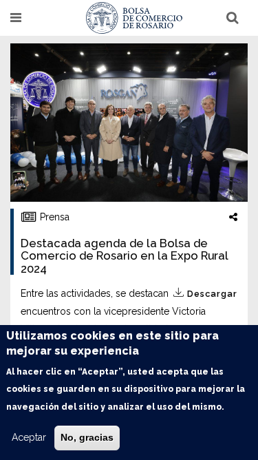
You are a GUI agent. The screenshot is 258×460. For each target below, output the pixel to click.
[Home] (134, 18)
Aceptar (29, 437)
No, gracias (87, 437)
